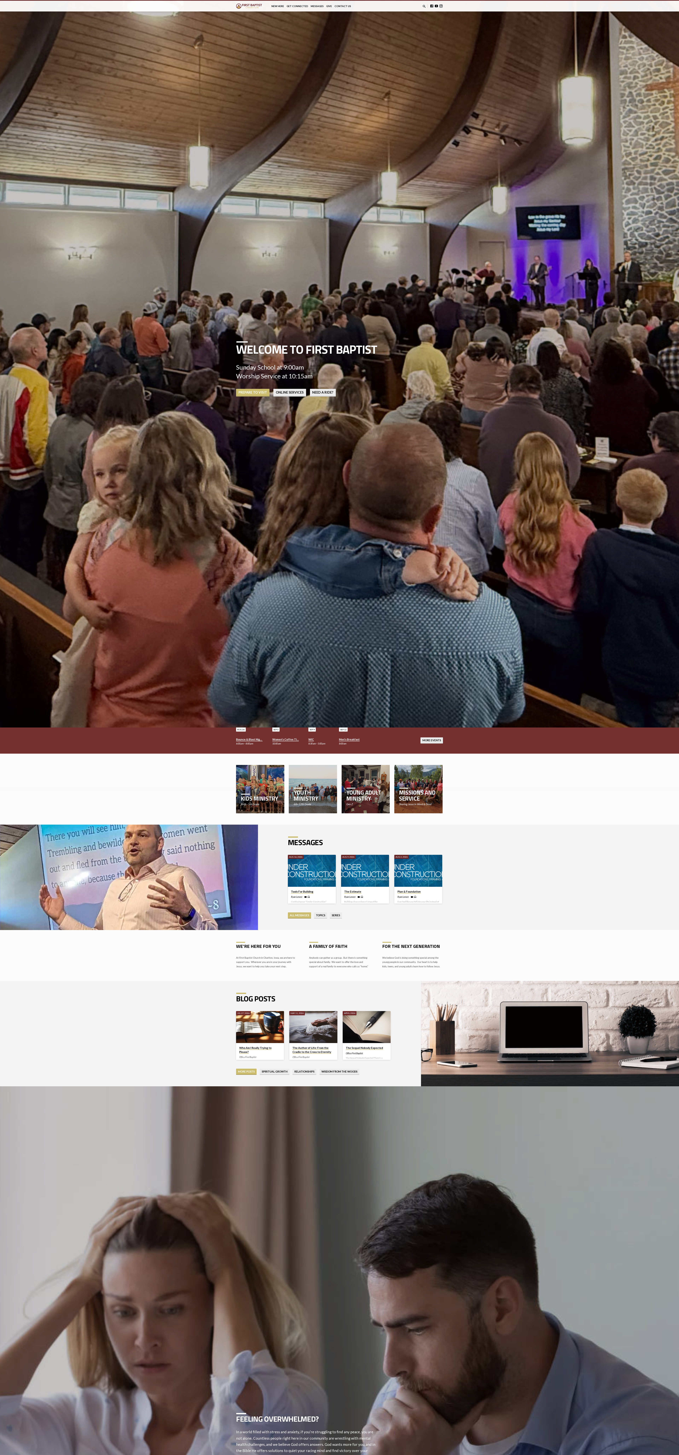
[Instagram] (441, 6)
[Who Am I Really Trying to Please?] (260, 1027)
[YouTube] (436, 6)
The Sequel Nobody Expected (364, 1047)
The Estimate (352, 891)
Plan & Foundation (409, 891)
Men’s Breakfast (349, 739)
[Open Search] (424, 6)
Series (336, 915)
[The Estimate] (365, 871)
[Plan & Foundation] (418, 871)
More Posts (246, 1071)
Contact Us (343, 6)
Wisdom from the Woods (339, 1071)
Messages (317, 6)
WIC (311, 739)
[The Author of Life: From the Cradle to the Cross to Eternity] (313, 1027)
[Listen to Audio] (308, 896)
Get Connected (297, 6)
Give (329, 6)
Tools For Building (302, 891)
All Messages (299, 915)
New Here (277, 6)
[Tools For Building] (312, 871)
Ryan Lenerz (296, 896)
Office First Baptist (247, 1057)
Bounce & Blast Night (249, 739)
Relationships (304, 1071)
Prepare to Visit (253, 392)
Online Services (290, 392)
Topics (320, 915)
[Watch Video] (305, 897)
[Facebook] (432, 6)
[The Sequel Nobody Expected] (367, 1027)
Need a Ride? (322, 392)
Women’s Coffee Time (286, 739)
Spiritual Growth (275, 1071)
